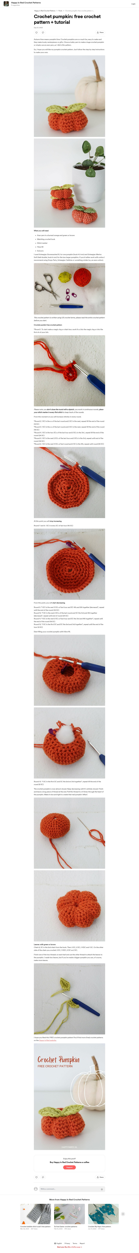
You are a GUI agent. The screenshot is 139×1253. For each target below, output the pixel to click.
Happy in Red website (47, 1040)
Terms (75, 1243)
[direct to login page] (72, 1189)
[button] (58, 1243)
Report (82, 1243)
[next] (123, 1214)
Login (133, 4)
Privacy (67, 1243)
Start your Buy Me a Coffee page (68, 1247)
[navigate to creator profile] (6, 3)
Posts (60, 11)
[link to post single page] (35, 1217)
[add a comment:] (43, 32)
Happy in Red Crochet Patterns (26, 2)
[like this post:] (36, 32)
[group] (35, 1217)
